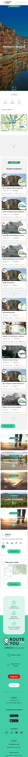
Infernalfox (6, 89)
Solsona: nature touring (10, 360)
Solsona (14, 94)
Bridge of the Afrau (8, 283)
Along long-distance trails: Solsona (13, 259)
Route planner (14, 584)
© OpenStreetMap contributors (21, 130)
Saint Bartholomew (9, 312)
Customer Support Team (14, 755)
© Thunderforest (12, 130)
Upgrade (14, 676)
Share (5, 103)
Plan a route (16, 655)
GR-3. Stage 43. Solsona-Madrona (13, 188)
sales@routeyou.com (14, 747)
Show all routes (8, 426)
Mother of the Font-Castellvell (12, 407)
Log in (14, 685)
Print (19, 103)
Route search (14, 551)
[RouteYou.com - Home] (7, 2)
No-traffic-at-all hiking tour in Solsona (14, 235)
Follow (12, 103)
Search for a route (15, 665)
